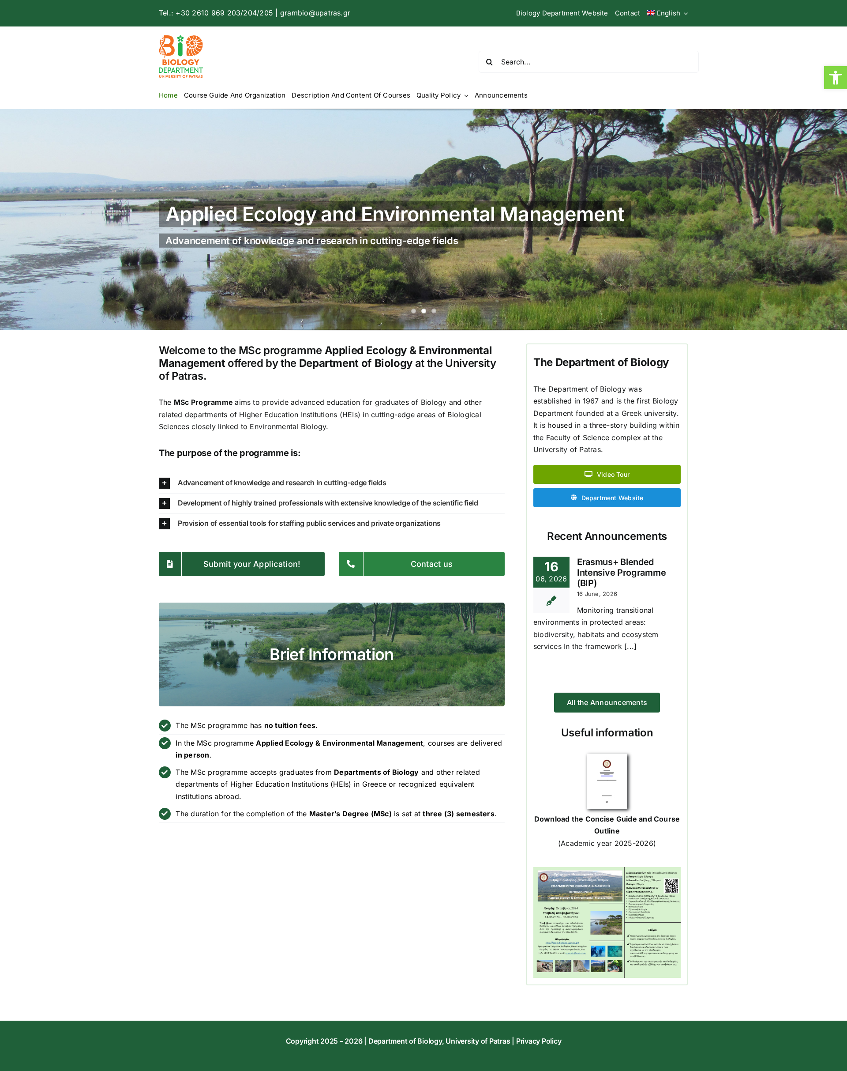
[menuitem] (667, 13)
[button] (835, 77)
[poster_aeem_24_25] (607, 870)
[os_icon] (607, 757)
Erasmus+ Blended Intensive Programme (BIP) (621, 572)
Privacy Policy (539, 1041)
